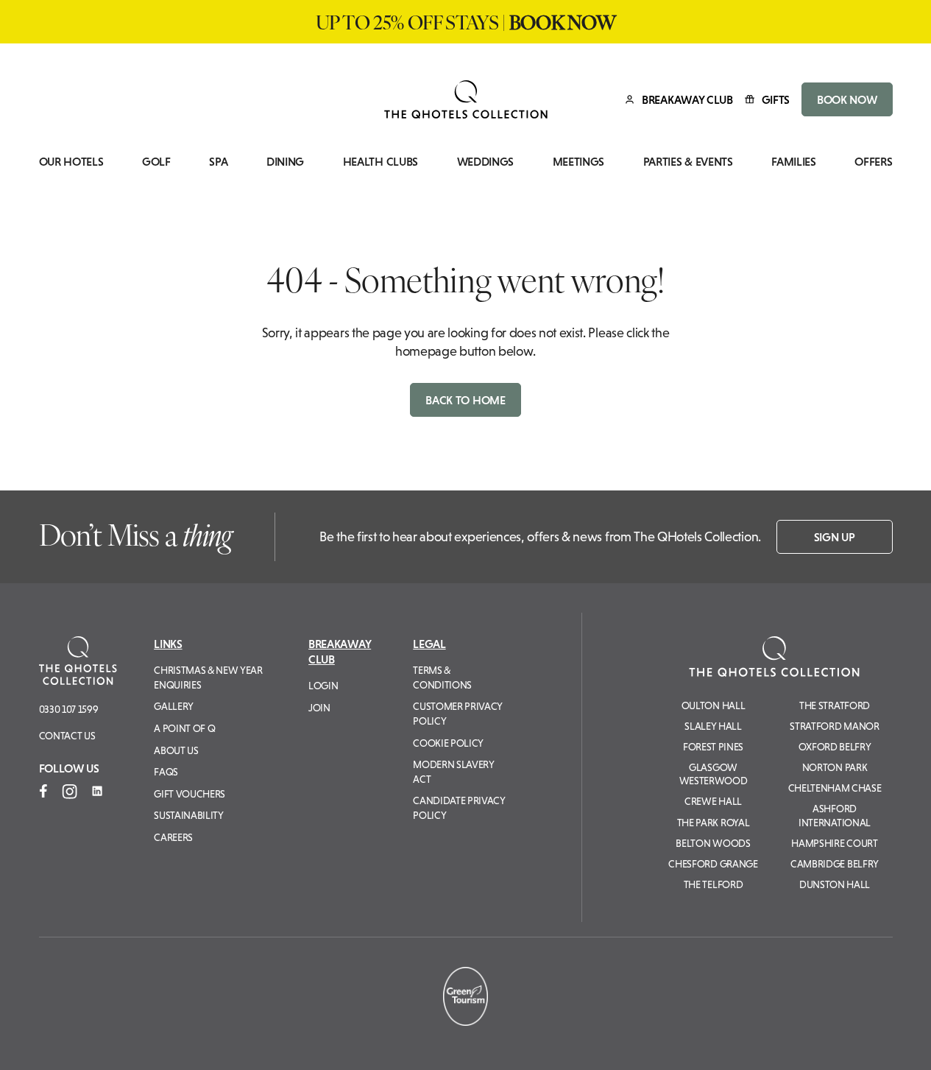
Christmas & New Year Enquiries (208, 677)
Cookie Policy (448, 743)
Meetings (578, 161)
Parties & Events (688, 161)
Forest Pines (713, 747)
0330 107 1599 (69, 709)
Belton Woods (713, 843)
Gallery (174, 706)
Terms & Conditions (442, 677)
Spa (218, 161)
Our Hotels (71, 161)
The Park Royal (713, 822)
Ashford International (835, 815)
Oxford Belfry (835, 747)
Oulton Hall (713, 705)
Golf (156, 161)
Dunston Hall (834, 884)
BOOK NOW (847, 99)
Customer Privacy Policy (458, 713)
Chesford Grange (712, 864)
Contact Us (67, 736)
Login (323, 685)
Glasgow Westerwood (713, 773)
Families (793, 161)
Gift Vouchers (189, 794)
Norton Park (834, 767)
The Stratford (834, 705)
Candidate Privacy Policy (459, 808)
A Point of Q (184, 728)
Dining (285, 161)
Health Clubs (380, 161)
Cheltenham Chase (835, 788)
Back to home (465, 399)
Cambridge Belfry (834, 864)
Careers (173, 837)
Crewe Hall (713, 801)
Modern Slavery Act (454, 771)
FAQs (166, 772)
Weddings (485, 161)
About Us (176, 750)
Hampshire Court (834, 843)
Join (319, 708)
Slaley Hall (712, 726)
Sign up (834, 536)
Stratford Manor (834, 726)
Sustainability (189, 815)
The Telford (713, 884)
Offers (873, 161)
